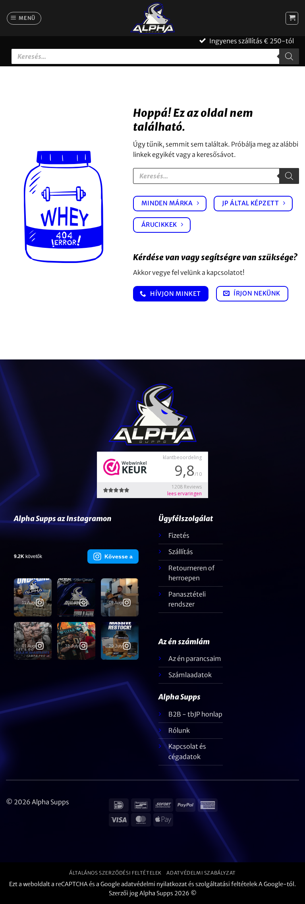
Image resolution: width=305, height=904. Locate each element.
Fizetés (178, 535)
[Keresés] (289, 56)
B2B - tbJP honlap (195, 714)
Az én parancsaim (194, 659)
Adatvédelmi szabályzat (201, 873)
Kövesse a (118, 556)
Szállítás (180, 552)
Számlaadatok (190, 675)
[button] (24, 18)
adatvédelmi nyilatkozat (154, 884)
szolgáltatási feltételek (226, 884)
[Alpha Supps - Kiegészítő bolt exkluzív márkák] (152, 18)
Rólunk (179, 730)
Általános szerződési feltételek (115, 873)
